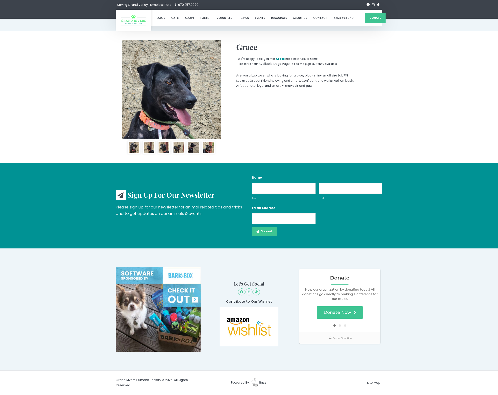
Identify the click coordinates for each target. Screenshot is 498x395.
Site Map (373, 382)
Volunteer (224, 18)
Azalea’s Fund (343, 18)
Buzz (262, 382)
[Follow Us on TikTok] (378, 4)
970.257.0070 (187, 5)
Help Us (243, 18)
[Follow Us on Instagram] (373, 4)
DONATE (375, 18)
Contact (320, 18)
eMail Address (263, 208)
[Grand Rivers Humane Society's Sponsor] (158, 309)
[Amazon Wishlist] (249, 326)
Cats (175, 18)
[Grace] (171, 89)
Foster (205, 18)
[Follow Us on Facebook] (368, 4)
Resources (279, 18)
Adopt (189, 18)
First (255, 198)
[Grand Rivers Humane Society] (133, 20)
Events (260, 18)
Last (321, 198)
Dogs (161, 18)
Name (257, 178)
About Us (300, 18)
